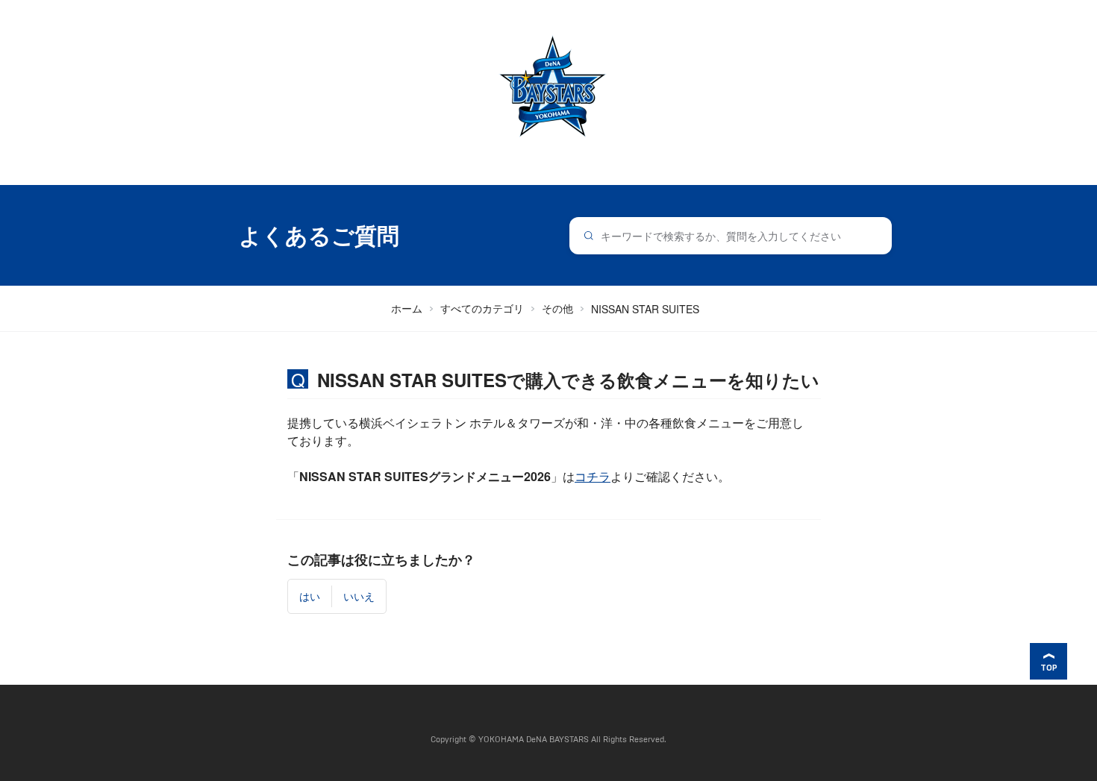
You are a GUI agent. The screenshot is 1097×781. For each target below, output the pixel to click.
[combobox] (731, 235)
